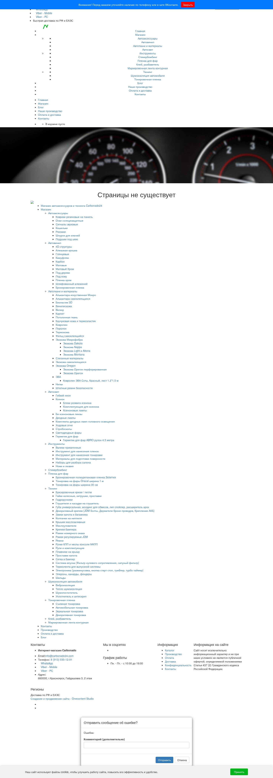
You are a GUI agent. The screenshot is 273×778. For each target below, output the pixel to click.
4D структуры (64, 246)
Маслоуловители (66, 525)
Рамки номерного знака (70, 533)
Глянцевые (62, 254)
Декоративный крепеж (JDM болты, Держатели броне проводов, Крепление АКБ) (105, 511)
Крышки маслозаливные (70, 522)
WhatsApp (46, 663)
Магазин (140, 34)
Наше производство (140, 87)
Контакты (140, 94)
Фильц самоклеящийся (70, 336)
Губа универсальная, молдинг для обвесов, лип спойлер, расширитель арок (102, 507)
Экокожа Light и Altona (76, 351)
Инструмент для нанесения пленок (77, 451)
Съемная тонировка (68, 604)
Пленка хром (64, 280)
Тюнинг (147, 72)
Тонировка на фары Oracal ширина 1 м (80, 481)
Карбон (60, 261)
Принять (239, 772)
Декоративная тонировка (71, 615)
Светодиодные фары (69, 432)
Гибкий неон (63, 395)
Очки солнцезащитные (69, 220)
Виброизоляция (65, 585)
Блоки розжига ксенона (77, 403)
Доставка (170, 661)
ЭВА (58, 377)
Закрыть (188, 5)
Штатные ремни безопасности (74, 388)
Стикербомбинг (147, 57)
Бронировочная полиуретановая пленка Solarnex (86, 477)
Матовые (61, 265)
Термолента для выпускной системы (78, 566)
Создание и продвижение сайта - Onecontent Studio (62, 698)
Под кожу (61, 276)
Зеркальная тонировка (69, 611)
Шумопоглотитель (67, 592)
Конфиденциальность (178, 665)
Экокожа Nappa (72, 347)
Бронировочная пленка (70, 287)
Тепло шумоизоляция (69, 589)
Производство (49, 630)
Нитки (59, 384)
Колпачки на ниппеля (69, 518)
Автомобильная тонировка (72, 607)
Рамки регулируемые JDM (72, 537)
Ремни (60, 540)
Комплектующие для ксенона (81, 406)
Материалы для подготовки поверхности (80, 458)
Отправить (164, 760)
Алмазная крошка (66, 250)
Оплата (169, 657)
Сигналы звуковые (67, 224)
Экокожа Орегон (73, 373)
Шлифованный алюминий (71, 284)
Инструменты (147, 53)
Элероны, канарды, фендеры (74, 574)
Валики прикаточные (68, 447)
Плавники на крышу (68, 551)
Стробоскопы (64, 429)
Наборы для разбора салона (73, 462)
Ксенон (60, 399)
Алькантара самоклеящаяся (73, 298)
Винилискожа (64, 306)
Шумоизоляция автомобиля (148, 75)
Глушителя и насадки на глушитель (77, 503)
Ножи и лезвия (65, 466)
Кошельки (62, 228)
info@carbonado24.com (59, 656)
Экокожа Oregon (66, 365)
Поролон (61, 328)
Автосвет (147, 49)
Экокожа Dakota (72, 343)
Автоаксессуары (147, 38)
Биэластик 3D (64, 302)
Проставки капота (66, 555)
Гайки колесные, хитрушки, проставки (79, 496)
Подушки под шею (67, 239)
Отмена (182, 760)
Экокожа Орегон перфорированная (85, 369)
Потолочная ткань (67, 317)
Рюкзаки (61, 231)
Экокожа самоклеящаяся (71, 362)
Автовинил (147, 42)
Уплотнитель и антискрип (71, 596)
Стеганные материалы (69, 358)
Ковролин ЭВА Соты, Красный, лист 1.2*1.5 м (90, 380)
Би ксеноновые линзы (69, 414)
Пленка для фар (148, 61)
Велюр (60, 310)
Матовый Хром (65, 269)
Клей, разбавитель (147, 64)
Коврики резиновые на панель (74, 217)
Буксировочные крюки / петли (74, 492)
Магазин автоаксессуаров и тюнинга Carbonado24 (71, 205)
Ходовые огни (64, 425)
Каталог (169, 650)
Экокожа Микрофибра (69, 339)
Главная (140, 31)
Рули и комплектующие (70, 548)
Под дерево (63, 272)
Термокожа (62, 332)
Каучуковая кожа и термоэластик (76, 321)
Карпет (60, 313)
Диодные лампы (66, 418)
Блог (140, 83)
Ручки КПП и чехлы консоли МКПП (77, 544)
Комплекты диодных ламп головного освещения (85, 421)
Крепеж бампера (66, 529)
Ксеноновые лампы (75, 410)
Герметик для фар (67, 436)
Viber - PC (41, 17)
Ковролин (61, 324)
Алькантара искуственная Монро (76, 295)
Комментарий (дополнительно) (104, 739)
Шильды (61, 578)
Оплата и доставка (140, 90)
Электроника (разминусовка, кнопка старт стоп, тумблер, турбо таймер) (99, 570)
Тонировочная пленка (147, 79)
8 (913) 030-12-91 (61, 659)
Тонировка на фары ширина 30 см (77, 484)
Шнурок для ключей (68, 235)
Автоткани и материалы (147, 46)
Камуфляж (62, 258)
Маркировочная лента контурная (148, 68)
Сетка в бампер (65, 559)
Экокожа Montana (73, 354)
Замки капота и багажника (72, 514)
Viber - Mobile (43, 13)
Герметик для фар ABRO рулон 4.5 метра (88, 440)
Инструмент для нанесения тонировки (79, 455)
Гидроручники (64, 499)
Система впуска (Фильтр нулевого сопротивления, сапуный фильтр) (97, 563)
